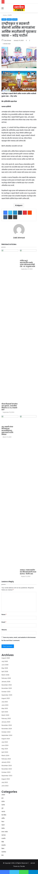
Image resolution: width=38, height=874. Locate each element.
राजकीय (10, 15)
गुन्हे (2, 808)
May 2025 (5, 708)
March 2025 (5, 715)
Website (4, 630)
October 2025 (6, 691)
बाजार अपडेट (5, 831)
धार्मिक (3, 818)
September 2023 (7, 775)
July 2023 (5, 782)
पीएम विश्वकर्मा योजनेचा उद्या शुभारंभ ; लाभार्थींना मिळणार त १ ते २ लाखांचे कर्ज (10, 407)
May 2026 (5, 668)
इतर (2, 798)
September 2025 (7, 695)
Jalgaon (19, 205)
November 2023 (7, 769)
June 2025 (5, 705)
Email (4, 622)
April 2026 (5, 671)
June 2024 (5, 745)
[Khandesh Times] (19, 8)
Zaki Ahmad (7, 40)
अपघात (3, 795)
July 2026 (5, 661)
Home (5, 15)
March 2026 (5, 675)
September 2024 (7, 735)
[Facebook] (5, 213)
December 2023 (7, 765)
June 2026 (5, 665)
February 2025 (6, 718)
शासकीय (9, 19)
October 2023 (6, 772)
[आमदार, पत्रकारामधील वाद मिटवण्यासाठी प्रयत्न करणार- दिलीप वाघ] (28, 491)
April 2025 (5, 712)
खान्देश (3, 805)
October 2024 (6, 732)
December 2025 (7, 685)
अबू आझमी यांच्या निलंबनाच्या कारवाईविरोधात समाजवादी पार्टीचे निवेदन (7, 430)
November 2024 (7, 728)
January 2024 (6, 762)
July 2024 (5, 742)
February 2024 (6, 759)
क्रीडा (3, 801)
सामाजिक (15, 19)
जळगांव (3, 811)
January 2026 (6, 681)
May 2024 (5, 749)
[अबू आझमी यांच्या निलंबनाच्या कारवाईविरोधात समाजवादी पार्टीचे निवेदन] (10, 420)
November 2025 (7, 688)
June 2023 (5, 785)
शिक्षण (3, 848)
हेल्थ (3, 855)
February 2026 (6, 678)
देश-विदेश (4, 815)
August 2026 (6, 658)
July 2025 (5, 701)
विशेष (3, 842)
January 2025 (6, 722)
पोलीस (3, 828)
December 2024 (7, 725)
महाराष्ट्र (4, 835)
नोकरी (3, 825)
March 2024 (5, 755)
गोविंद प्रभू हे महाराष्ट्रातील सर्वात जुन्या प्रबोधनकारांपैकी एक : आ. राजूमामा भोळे (27, 264)
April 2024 (5, 752)
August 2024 (6, 738)
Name (4, 614)
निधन (3, 821)
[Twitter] (10, 213)
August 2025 (6, 698)
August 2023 (6, 779)
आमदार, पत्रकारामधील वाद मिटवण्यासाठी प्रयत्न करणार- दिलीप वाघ (28, 572)
